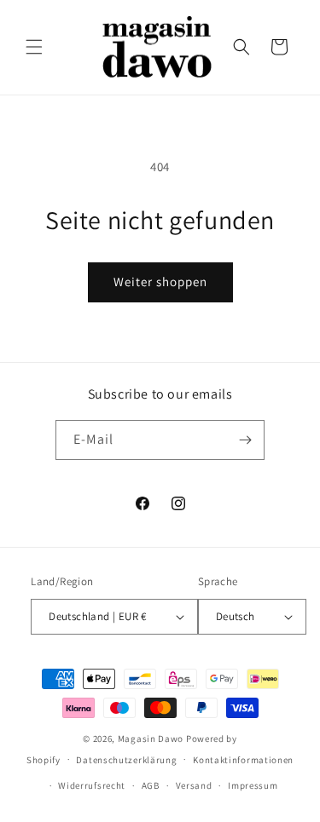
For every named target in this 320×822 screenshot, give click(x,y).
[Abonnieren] (245, 440)
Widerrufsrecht (91, 785)
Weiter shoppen (160, 281)
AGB (151, 785)
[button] (34, 47)
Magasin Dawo (150, 738)
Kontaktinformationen (243, 760)
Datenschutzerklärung (126, 760)
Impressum (252, 785)
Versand (194, 785)
